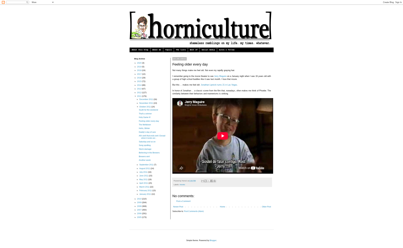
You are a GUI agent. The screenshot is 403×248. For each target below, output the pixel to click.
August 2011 (144, 168)
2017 (139, 74)
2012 (139, 92)
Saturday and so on (147, 142)
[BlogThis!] (205, 180)
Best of (194, 50)
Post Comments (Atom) (194, 211)
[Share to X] (208, 180)
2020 (139, 63)
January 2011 (145, 194)
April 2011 (143, 183)
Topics (168, 50)
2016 (139, 78)
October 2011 (145, 107)
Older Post (266, 207)
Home (222, 207)
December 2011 (146, 99)
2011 (139, 96)
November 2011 (146, 103)
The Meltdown (145, 125)
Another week (145, 160)
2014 (139, 85)
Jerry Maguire (220, 76)
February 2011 (145, 190)
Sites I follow (226, 50)
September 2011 (146, 165)
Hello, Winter (144, 128)
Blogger (213, 240)
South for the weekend (148, 110)
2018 (139, 70)
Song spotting (145, 145)
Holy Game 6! (144, 117)
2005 (139, 217)
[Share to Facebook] (211, 180)
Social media (208, 50)
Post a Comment (183, 201)
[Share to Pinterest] (214, 180)
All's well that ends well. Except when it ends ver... (152, 137)
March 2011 (144, 187)
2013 (139, 89)
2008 (139, 206)
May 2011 (143, 179)
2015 (139, 81)
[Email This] (202, 180)
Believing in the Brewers (149, 153)
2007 (139, 210)
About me (156, 50)
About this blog (140, 50)
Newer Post (178, 207)
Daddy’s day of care (147, 132)
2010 (139, 199)
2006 (139, 213)
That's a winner (145, 114)
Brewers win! (144, 156)
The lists (181, 50)
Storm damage (145, 149)
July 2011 (143, 172)
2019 (139, 67)
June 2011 (144, 176)
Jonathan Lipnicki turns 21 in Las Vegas (219, 85)
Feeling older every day (149, 121)
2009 (139, 202)
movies (182, 184)
